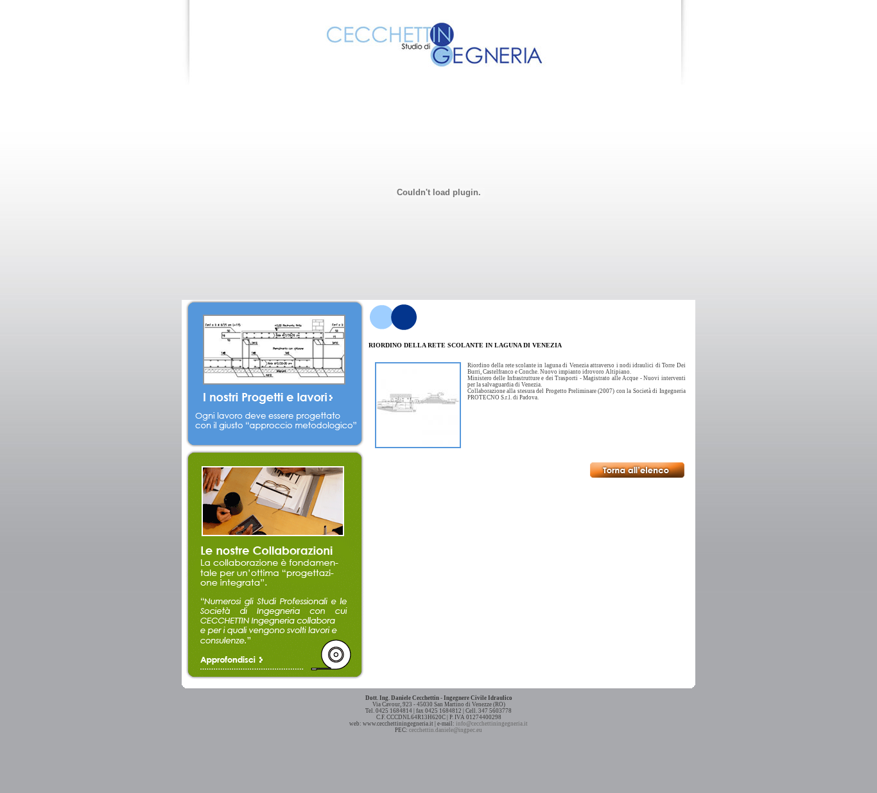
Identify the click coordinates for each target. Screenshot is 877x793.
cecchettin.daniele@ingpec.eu (445, 730)
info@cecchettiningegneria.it (492, 723)
